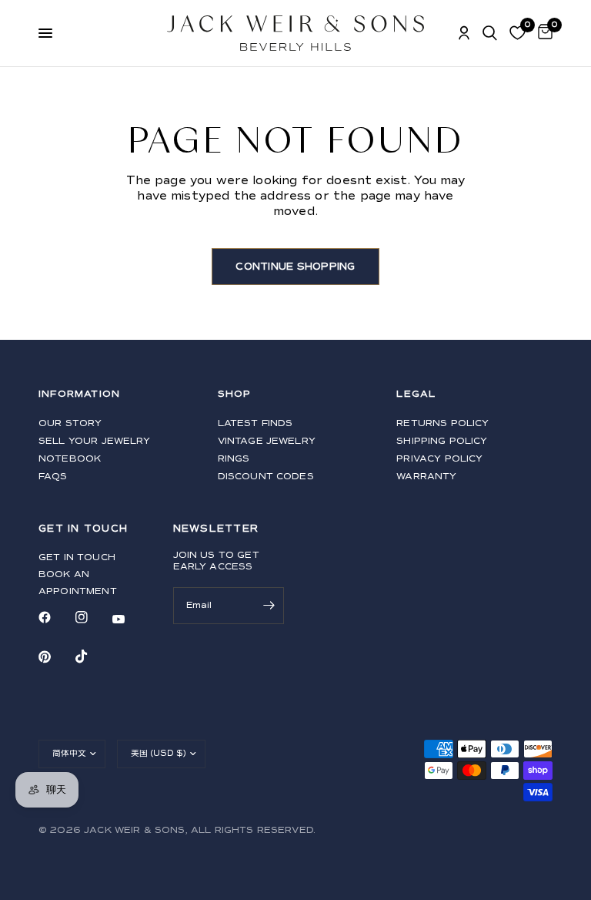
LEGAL (416, 394)
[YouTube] (129, 619)
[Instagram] (92, 617)
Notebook (69, 459)
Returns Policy (442, 423)
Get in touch (76, 557)
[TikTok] (92, 656)
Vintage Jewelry (267, 441)
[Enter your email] (268, 605)
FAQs (53, 476)
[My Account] (464, 33)
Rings (234, 459)
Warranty (426, 476)
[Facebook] (55, 617)
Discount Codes (266, 476)
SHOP (235, 394)
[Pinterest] (55, 657)
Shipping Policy (441, 441)
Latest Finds (255, 423)
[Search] (490, 33)
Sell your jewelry (94, 441)
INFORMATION (79, 394)
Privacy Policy (439, 459)
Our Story (70, 423)
